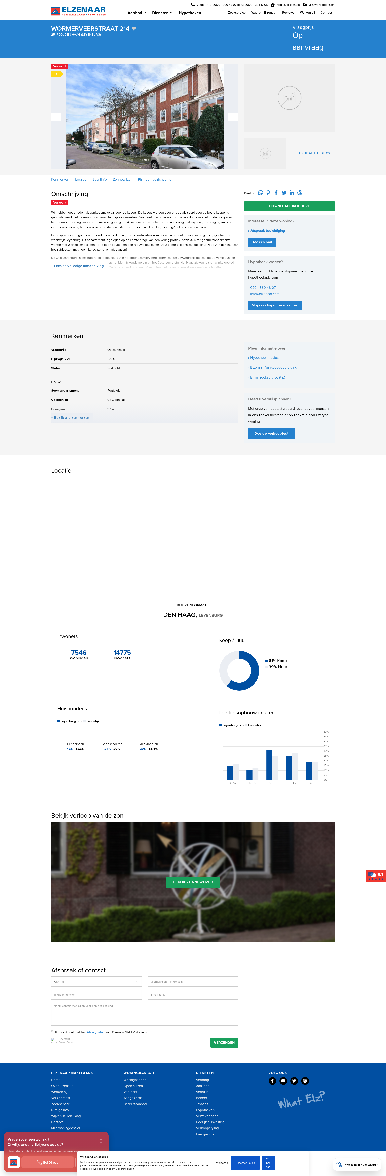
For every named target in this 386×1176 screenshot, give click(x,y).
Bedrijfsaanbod (135, 1104)
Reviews (288, 13)
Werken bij (307, 13)
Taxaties (202, 1104)
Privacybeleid (95, 1032)
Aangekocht (133, 1098)
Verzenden (224, 1043)
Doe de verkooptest (271, 433)
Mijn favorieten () (288, 5)
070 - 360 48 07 (263, 287)
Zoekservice (237, 13)
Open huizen (133, 1086)
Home (56, 1080)
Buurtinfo (99, 179)
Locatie (80, 179)
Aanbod (135, 13)
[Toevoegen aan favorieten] (133, 28)
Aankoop (203, 1086)
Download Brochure (289, 206)
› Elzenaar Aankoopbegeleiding (272, 367)
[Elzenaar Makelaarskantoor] (376, 876)
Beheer (201, 1098)
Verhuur (202, 1092)
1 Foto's (148, 160)
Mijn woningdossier (321, 5)
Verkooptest (60, 1098)
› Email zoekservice (266, 377)
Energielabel (205, 1134)
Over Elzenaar (62, 1086)
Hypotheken (190, 13)
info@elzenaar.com (264, 294)
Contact (326, 13)
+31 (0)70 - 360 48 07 (222, 5)
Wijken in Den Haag (66, 1116)
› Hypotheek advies (263, 358)
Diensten (160, 13)
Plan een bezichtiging (154, 179)
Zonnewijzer (122, 179)
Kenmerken (60, 179)
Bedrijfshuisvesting (210, 1122)
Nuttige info (60, 1110)
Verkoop (202, 1080)
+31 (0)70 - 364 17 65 (254, 5)
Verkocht (130, 1092)
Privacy (62, 1042)
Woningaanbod (135, 1080)
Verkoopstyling (207, 1128)
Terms (70, 1042)
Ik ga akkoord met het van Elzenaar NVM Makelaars (101, 1032)
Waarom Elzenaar (264, 13)
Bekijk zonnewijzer (193, 882)
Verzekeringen (207, 1116)
